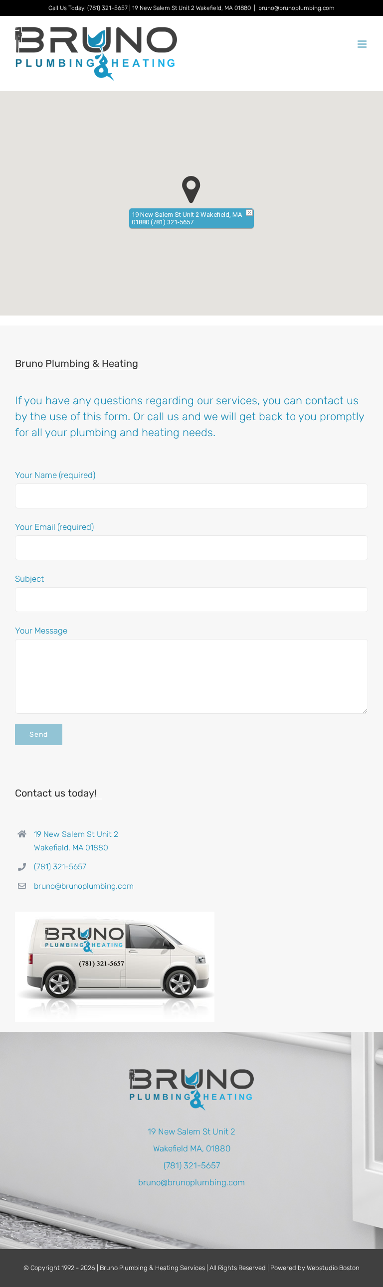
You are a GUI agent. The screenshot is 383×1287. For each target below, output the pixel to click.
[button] (191, 189)
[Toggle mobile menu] (363, 44)
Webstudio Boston (333, 1268)
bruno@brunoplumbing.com (296, 7)
